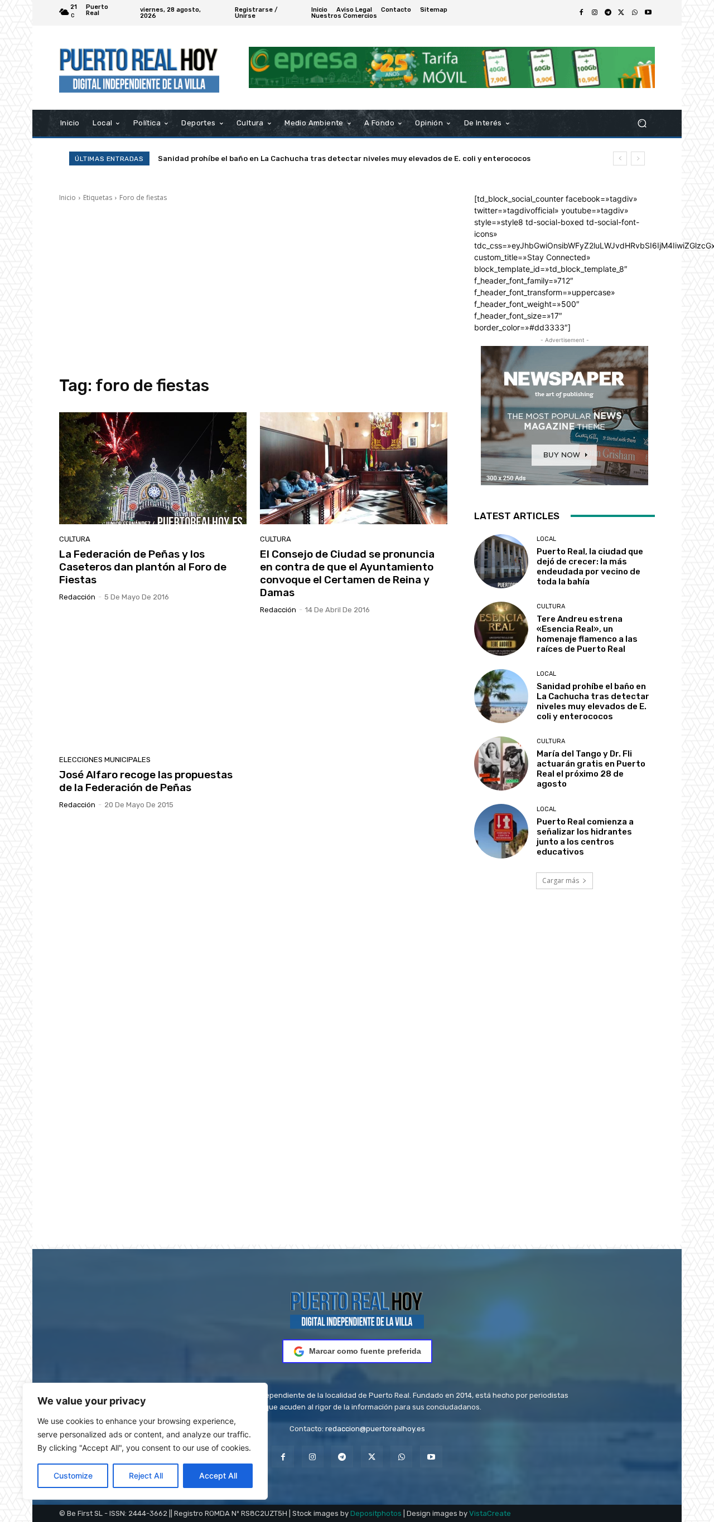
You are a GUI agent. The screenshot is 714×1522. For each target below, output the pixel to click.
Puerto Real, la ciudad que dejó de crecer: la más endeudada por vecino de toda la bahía (590, 567)
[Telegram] (608, 12)
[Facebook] (581, 12)
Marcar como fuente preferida (365, 1351)
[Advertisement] (253, 289)
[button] (642, 123)
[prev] (620, 158)
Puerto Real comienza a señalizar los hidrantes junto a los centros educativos (585, 837)
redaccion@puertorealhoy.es (375, 1429)
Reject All (146, 1475)
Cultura (74, 539)
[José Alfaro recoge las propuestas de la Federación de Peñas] (153, 689)
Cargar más (560, 880)
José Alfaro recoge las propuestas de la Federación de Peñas (146, 781)
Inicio (67, 197)
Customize (73, 1475)
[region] (145, 1441)
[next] (638, 158)
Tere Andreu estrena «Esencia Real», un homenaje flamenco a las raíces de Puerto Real (587, 634)
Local (546, 539)
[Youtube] (648, 12)
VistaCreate (490, 1513)
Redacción (77, 597)
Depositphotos (376, 1513)
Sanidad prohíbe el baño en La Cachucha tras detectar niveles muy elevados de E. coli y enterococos (593, 701)
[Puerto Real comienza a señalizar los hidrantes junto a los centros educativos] (501, 831)
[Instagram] (594, 12)
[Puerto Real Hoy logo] (357, 1308)
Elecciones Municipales (105, 759)
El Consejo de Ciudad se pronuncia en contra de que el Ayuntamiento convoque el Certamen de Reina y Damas (347, 573)
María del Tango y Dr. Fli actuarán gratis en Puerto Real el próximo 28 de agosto (312, 158)
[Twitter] (621, 12)
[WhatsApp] (634, 12)
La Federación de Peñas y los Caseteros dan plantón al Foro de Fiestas (142, 567)
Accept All (218, 1475)
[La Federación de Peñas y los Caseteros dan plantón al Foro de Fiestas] (153, 468)
